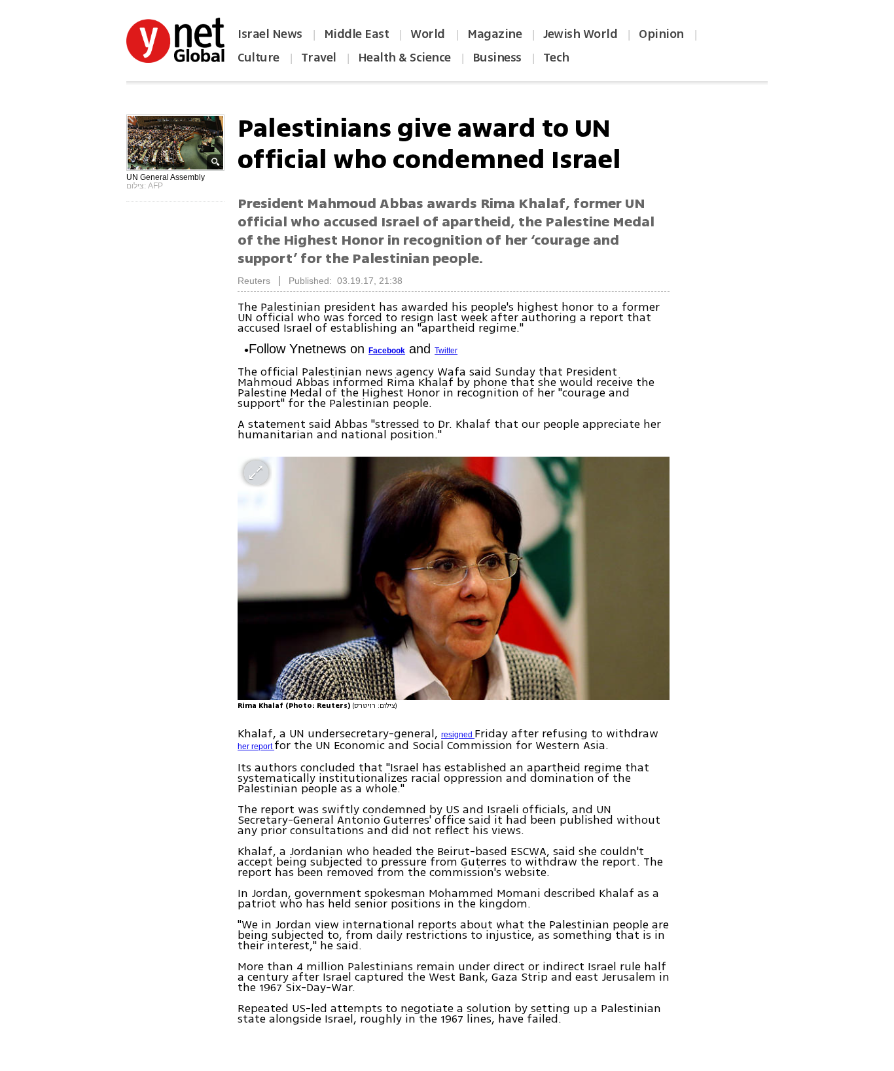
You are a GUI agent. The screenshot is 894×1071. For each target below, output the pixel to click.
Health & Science (404, 57)
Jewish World (580, 34)
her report (256, 746)
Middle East (356, 34)
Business (497, 57)
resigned (457, 734)
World (429, 34)
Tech (556, 57)
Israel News (270, 34)
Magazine (494, 34)
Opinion (661, 34)
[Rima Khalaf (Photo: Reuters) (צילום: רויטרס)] (454, 578)
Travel (318, 57)
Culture (258, 57)
